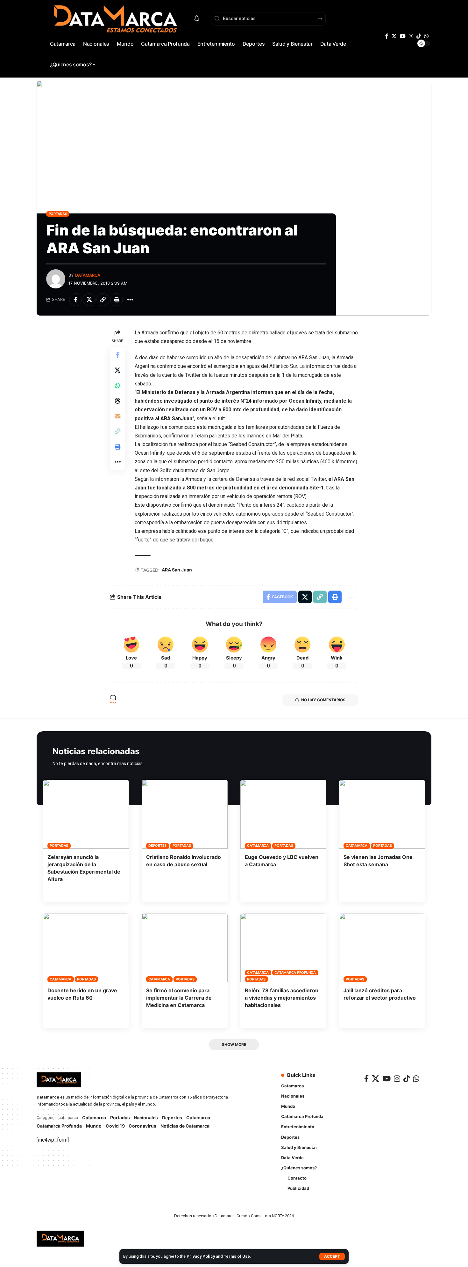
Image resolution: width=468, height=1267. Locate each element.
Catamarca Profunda (295, 972)
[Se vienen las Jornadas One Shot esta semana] (382, 814)
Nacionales (146, 1117)
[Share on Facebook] (75, 299)
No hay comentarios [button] (323, 699)
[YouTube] (402, 36)
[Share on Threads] (117, 400)
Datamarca (87, 275)
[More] (130, 299)
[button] (332, 1256)
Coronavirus (142, 1126)
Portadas (58, 214)
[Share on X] (89, 299)
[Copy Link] (102, 299)
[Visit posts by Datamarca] (55, 278)
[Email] (117, 416)
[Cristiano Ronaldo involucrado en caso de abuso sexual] (185, 814)
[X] (394, 36)
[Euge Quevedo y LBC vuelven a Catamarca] (283, 814)
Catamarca (258, 845)
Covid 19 (115, 1126)
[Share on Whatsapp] (117, 385)
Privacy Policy (201, 1256)
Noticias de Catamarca (184, 1126)
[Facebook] (387, 36)
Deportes (157, 845)
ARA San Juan (177, 569)
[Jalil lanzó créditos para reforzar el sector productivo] (382, 947)
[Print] (116, 299)
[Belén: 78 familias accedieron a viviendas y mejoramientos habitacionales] (283, 947)
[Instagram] (411, 36)
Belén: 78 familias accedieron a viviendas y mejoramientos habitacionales (281, 997)
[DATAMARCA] (60, 1239)
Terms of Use (237, 1256)
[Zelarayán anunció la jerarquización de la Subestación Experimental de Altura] (86, 814)
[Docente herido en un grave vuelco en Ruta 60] (86, 947)
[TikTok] (418, 36)
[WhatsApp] (426, 36)
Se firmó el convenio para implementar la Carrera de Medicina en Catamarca (179, 997)
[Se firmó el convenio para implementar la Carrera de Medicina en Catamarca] (185, 947)
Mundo (94, 1126)
